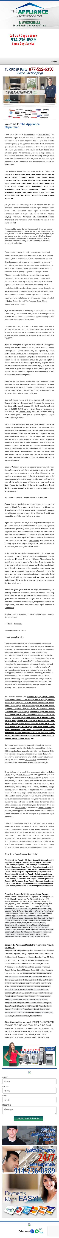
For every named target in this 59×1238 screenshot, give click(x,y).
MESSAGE (6, 1105)
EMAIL (4, 1095)
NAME (4, 1077)
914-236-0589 (23, 39)
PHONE (5, 1086)
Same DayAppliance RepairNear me (43, 1134)
